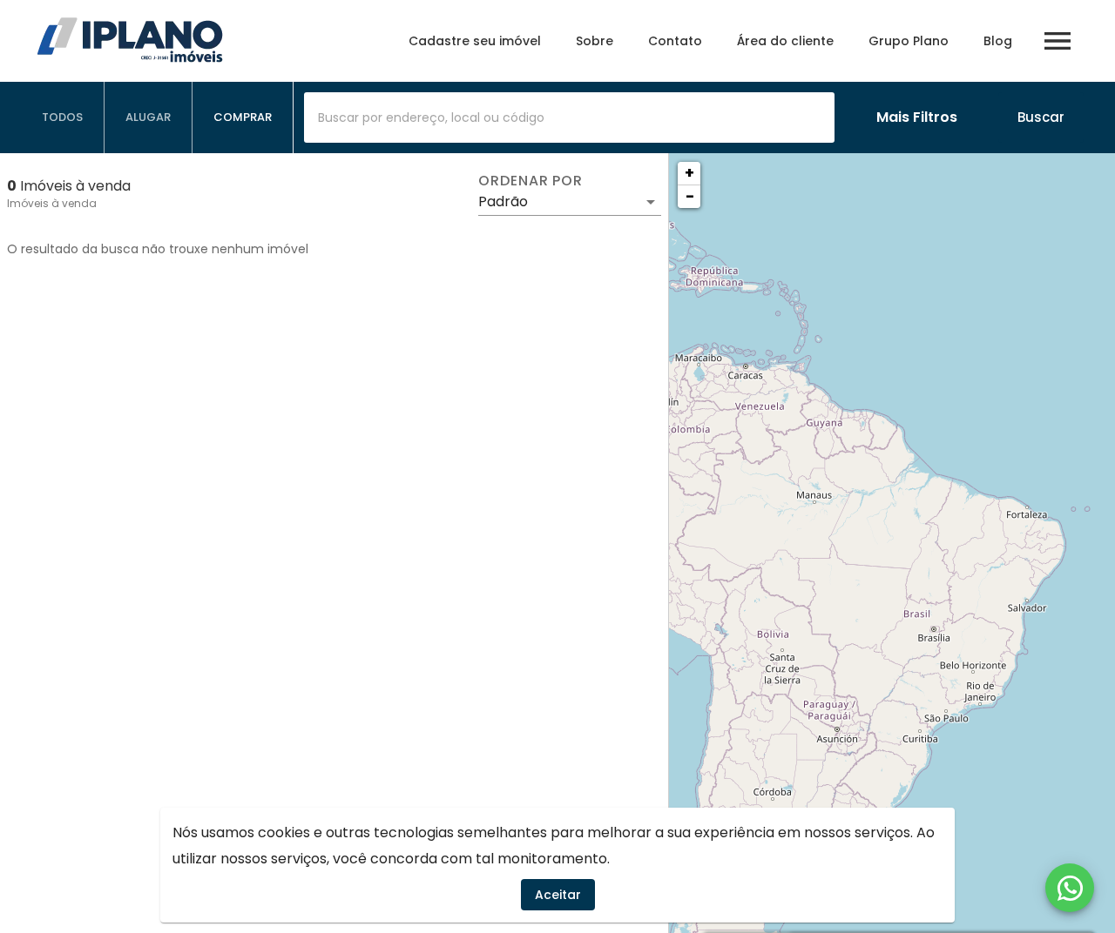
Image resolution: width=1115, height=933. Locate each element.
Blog (997, 41)
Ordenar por (530, 181)
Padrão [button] (503, 201)
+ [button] (689, 173)
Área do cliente (785, 41)
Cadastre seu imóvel (475, 41)
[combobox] (569, 117)
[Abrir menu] (1057, 41)
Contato (675, 41)
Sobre (594, 41)
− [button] (690, 196)
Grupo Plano (908, 41)
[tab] (63, 117)
